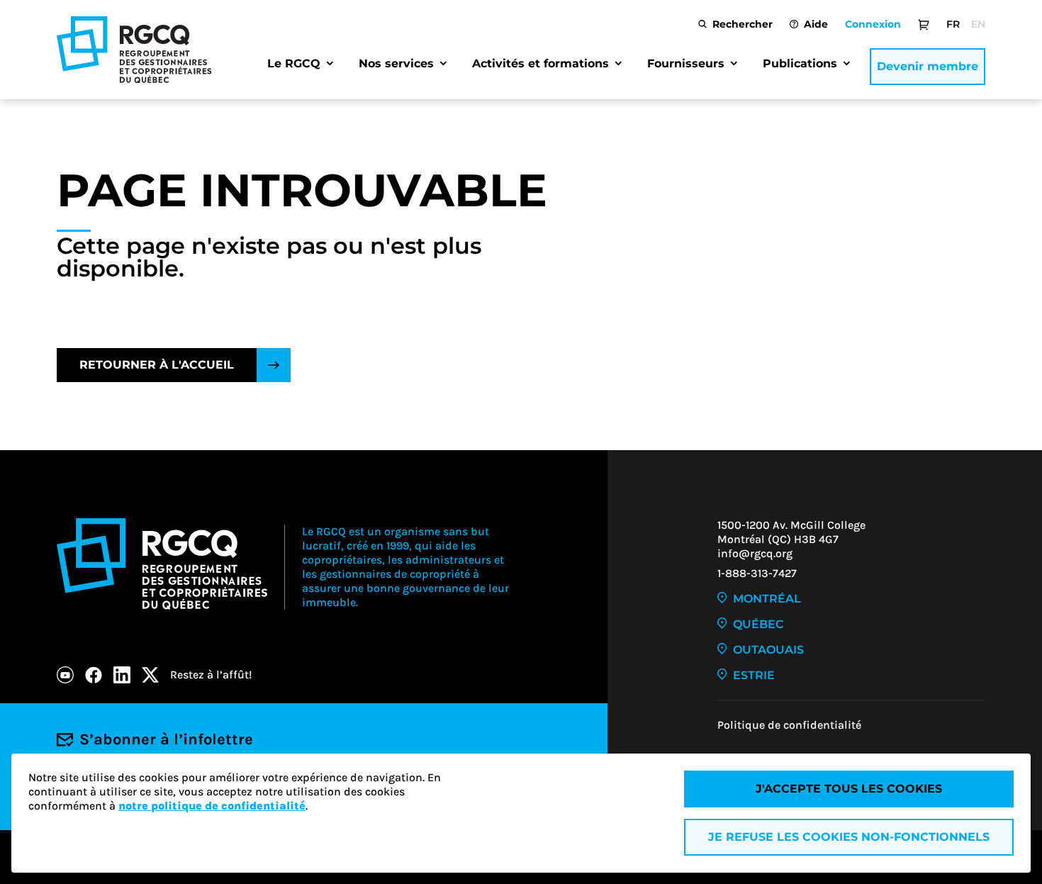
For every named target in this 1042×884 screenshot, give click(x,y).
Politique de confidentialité (789, 725)
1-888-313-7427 (757, 573)
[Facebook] (93, 674)
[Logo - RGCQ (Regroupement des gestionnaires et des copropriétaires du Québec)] (134, 50)
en (978, 24)
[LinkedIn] (121, 674)
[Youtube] (65, 674)
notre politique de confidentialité (212, 805)
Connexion (873, 24)
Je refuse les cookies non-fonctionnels (849, 837)
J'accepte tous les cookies (849, 788)
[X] (150, 674)
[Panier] (923, 24)
